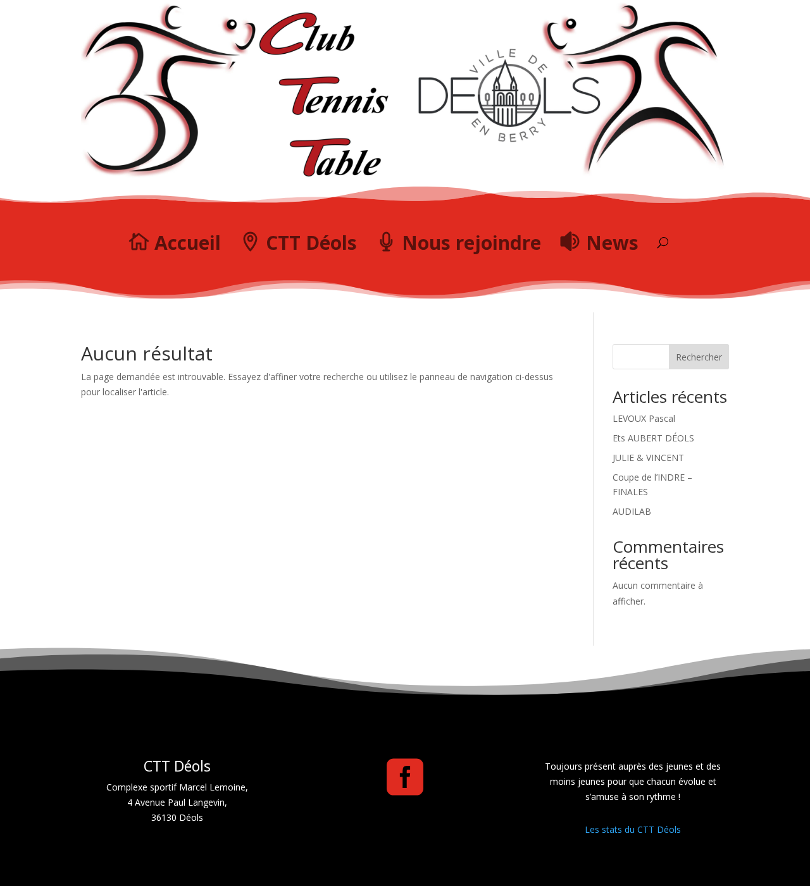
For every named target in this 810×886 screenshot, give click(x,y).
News (612, 242)
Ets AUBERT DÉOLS (653, 438)
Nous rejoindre (471, 242)
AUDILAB (632, 511)
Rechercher (699, 357)
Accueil (187, 242)
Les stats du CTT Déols (633, 829)
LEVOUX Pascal (644, 418)
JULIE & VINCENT (648, 458)
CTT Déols (311, 242)
